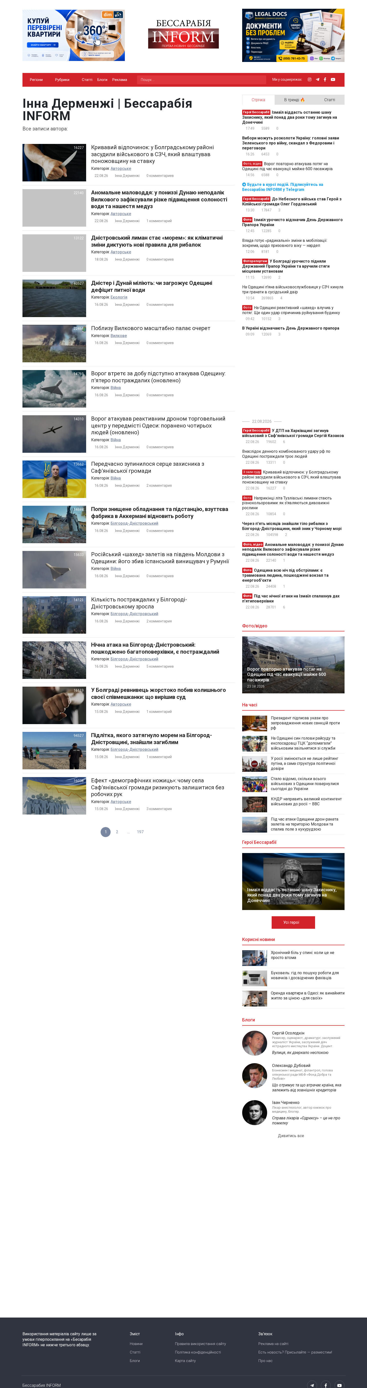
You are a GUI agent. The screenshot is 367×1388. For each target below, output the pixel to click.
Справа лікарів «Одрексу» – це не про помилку (306, 1120)
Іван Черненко (286, 1102)
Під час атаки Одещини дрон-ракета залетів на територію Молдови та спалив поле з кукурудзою (304, 824)
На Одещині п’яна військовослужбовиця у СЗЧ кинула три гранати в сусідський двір (292, 289)
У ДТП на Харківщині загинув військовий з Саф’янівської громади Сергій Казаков (293, 433)
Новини (136, 1344)
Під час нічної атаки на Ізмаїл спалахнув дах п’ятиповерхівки (291, 598)
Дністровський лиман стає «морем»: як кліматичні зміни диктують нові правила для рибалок (157, 241)
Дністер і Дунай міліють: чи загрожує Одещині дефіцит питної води (151, 286)
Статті (87, 79)
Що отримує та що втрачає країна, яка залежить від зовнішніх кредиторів (306, 1087)
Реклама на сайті (273, 1344)
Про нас (265, 1361)
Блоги (102, 79)
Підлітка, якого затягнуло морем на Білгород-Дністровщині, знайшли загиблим (151, 738)
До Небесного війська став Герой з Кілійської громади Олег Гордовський (292, 201)
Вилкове (119, 335)
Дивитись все (291, 1135)
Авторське (121, 168)
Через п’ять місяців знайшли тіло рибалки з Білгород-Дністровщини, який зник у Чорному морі (292, 526)
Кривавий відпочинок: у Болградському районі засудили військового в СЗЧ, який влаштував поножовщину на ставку (152, 154)
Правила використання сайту (200, 1344)
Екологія (119, 297)
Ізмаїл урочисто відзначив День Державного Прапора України (292, 222)
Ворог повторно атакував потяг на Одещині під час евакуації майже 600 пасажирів (287, 166)
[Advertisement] (284, 377)
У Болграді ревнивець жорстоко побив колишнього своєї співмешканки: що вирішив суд (158, 693)
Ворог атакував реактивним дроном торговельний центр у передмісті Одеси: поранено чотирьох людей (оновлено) (158, 426)
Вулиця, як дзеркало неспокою (300, 1052)
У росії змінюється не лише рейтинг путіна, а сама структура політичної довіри (304, 763)
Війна (116, 387)
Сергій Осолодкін (288, 1033)
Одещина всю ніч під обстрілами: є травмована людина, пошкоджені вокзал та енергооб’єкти (285, 575)
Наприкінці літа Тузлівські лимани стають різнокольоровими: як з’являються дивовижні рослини (287, 502)
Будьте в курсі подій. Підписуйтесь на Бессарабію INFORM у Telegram (282, 187)
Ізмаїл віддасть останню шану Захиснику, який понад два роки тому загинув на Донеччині (289, 117)
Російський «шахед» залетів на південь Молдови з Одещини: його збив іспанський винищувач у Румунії (160, 557)
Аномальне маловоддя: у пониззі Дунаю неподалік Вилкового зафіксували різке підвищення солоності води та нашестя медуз (159, 199)
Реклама (119, 79)
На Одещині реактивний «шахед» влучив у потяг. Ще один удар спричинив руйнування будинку (291, 310)
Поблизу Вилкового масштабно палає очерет (150, 328)
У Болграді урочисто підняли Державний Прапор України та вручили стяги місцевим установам (286, 266)
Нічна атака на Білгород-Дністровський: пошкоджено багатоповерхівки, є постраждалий (155, 648)
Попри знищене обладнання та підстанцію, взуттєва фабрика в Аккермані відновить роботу (159, 512)
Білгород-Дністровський (134, 523)
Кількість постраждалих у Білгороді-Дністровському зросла (139, 603)
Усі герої (291, 922)
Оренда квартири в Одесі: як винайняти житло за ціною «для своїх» (308, 995)
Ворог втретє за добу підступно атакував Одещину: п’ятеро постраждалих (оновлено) (158, 377)
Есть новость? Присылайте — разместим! (295, 1352)
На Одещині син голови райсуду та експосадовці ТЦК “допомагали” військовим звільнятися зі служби (303, 743)
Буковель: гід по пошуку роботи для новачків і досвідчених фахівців (305, 975)
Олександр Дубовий (291, 1065)
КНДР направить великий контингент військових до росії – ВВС (306, 801)
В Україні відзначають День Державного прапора (290, 328)
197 (140, 832)
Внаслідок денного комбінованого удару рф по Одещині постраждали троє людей (286, 454)
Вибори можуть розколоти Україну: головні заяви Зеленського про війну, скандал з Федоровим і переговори (290, 143)
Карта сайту (185, 1361)
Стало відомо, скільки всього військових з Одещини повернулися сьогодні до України (305, 783)
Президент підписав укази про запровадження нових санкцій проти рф (305, 723)
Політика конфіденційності (198, 1352)
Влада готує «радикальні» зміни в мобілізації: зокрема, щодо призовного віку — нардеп (284, 243)
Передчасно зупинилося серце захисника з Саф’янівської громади (147, 467)
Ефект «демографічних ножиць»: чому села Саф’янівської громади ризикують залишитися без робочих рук (157, 787)
